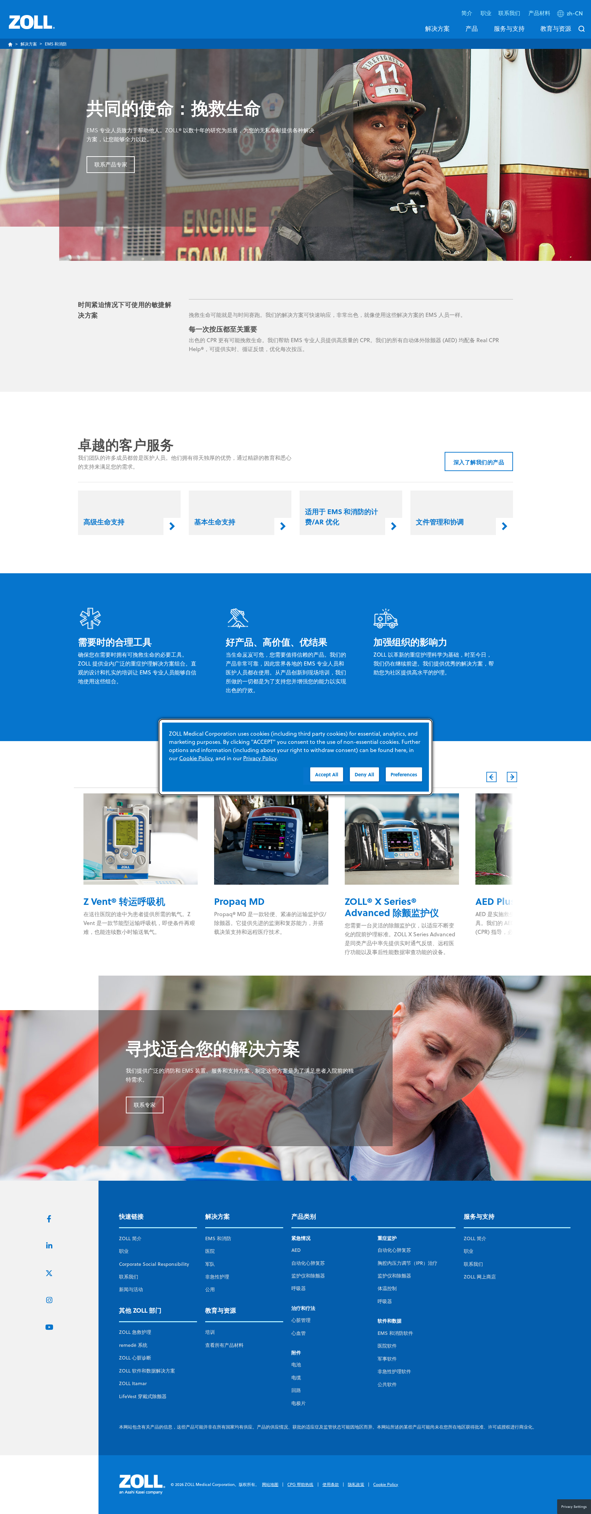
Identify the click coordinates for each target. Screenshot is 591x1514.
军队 (210, 1264)
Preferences (404, 774)
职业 (486, 13)
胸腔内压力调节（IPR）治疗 (407, 1263)
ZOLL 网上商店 (480, 1276)
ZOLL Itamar (133, 1383)
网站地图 (270, 1484)
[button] (570, 14)
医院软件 (387, 1345)
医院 (210, 1251)
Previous (491, 777)
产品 (471, 28)
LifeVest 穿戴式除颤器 (143, 1396)
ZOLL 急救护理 (135, 1332)
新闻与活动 (131, 1289)
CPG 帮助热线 (300, 1484)
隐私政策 (356, 1484)
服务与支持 (509, 28)
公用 (210, 1289)
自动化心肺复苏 (308, 1263)
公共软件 (387, 1384)
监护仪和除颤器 (308, 1275)
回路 (296, 1390)
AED (296, 1250)
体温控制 (387, 1288)
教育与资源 (555, 28)
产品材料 (539, 13)
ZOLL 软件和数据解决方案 (147, 1370)
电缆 (296, 1377)
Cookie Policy (385, 1484)
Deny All (364, 774)
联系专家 (145, 1105)
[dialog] (295, 757)
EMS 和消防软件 (395, 1333)
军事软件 (387, 1358)
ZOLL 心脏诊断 (135, 1357)
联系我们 (128, 1276)
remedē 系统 (133, 1345)
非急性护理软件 (394, 1371)
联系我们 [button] (510, 13)
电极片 (298, 1403)
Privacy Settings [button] (574, 1506)
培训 (210, 1332)
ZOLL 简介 (130, 1238)
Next (512, 777)
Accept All (326, 774)
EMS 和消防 (218, 1238)
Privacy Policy (260, 758)
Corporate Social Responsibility (154, 1264)
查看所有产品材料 (224, 1345)
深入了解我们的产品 (479, 462)
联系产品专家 (110, 164)
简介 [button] (467, 13)
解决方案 (437, 28)
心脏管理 (301, 1320)
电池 (296, 1364)
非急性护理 (217, 1276)
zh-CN (575, 13)
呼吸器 (298, 1288)
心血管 (298, 1333)
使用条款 (331, 1484)
